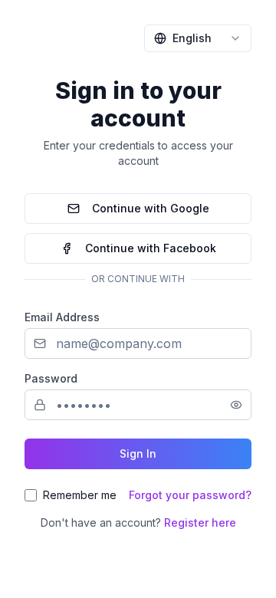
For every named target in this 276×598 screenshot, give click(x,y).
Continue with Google (150, 208)
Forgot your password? (190, 494)
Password (51, 378)
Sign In (138, 453)
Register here (200, 522)
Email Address (62, 317)
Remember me (80, 494)
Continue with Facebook (150, 248)
